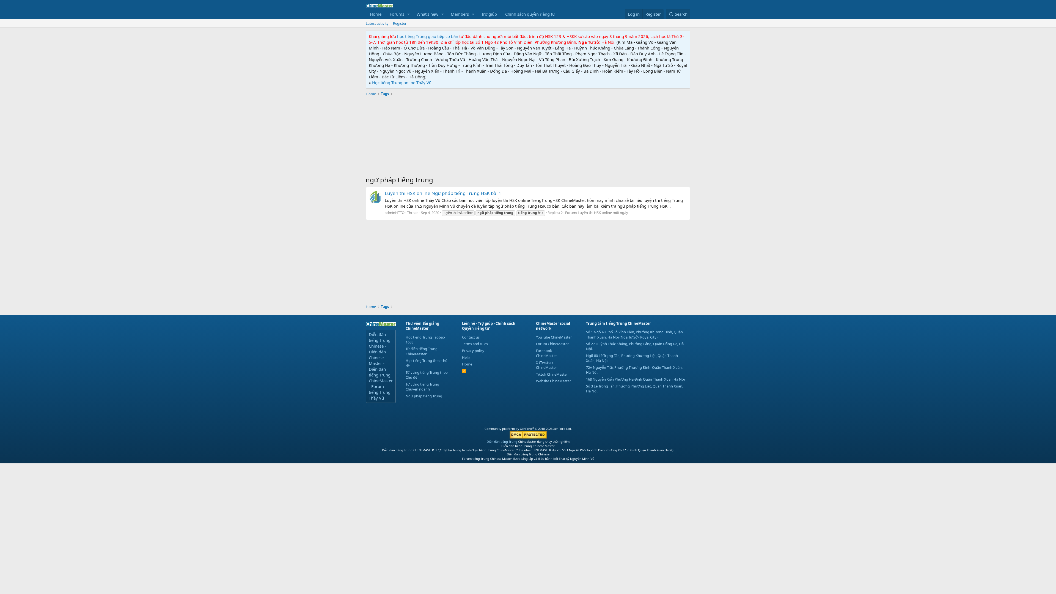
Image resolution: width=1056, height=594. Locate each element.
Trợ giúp (489, 14)
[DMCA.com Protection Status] (528, 437)
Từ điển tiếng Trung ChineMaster (422, 351)
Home (375, 14)
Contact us (471, 337)
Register (399, 23)
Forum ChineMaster (552, 343)
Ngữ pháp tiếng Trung (424, 396)
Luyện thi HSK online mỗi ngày (603, 212)
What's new (427, 14)
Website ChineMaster (553, 380)
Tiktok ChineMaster (552, 374)
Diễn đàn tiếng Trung (502, 441)
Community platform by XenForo (528, 429)
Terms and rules (475, 343)
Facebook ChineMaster (546, 353)
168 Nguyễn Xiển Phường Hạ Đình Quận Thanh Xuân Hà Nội (635, 379)
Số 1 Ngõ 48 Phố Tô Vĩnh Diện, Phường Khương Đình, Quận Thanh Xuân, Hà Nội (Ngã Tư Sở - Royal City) (634, 334)
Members (460, 14)
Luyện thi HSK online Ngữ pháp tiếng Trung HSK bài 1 (443, 193)
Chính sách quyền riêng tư (530, 14)
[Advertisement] (528, 136)
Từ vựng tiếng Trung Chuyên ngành (422, 387)
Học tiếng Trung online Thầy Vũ (401, 82)
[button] (409, 14)
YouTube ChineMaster (554, 337)
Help (466, 357)
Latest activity (377, 23)
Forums (397, 14)
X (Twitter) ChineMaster (546, 365)
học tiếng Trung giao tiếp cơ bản (427, 36)
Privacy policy (473, 350)
